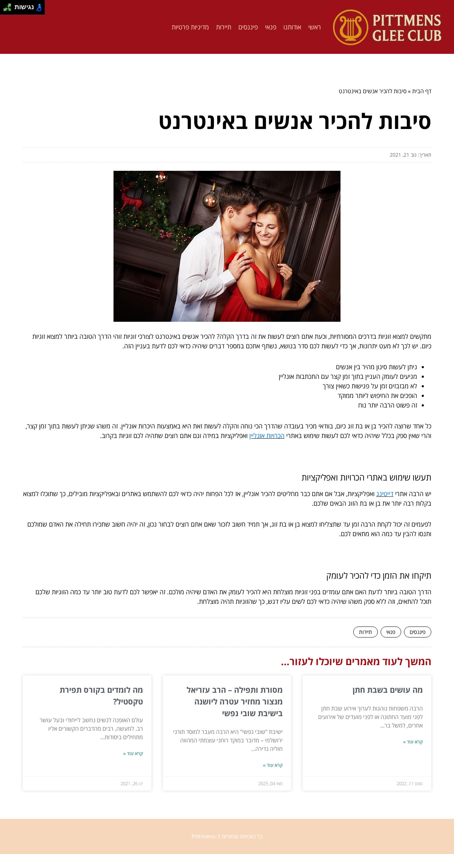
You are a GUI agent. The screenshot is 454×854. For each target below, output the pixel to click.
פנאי (270, 27)
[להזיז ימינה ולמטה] (9, 9)
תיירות (223, 27)
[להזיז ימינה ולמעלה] (9, 5)
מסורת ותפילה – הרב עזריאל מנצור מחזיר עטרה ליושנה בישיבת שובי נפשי (235, 701)
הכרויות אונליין (266, 435)
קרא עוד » (413, 741)
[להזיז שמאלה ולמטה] (5, 9)
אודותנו (292, 27)
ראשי (314, 27)
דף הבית (421, 91)
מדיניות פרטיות (190, 27)
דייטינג (384, 493)
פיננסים (248, 27)
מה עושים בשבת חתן (388, 689)
